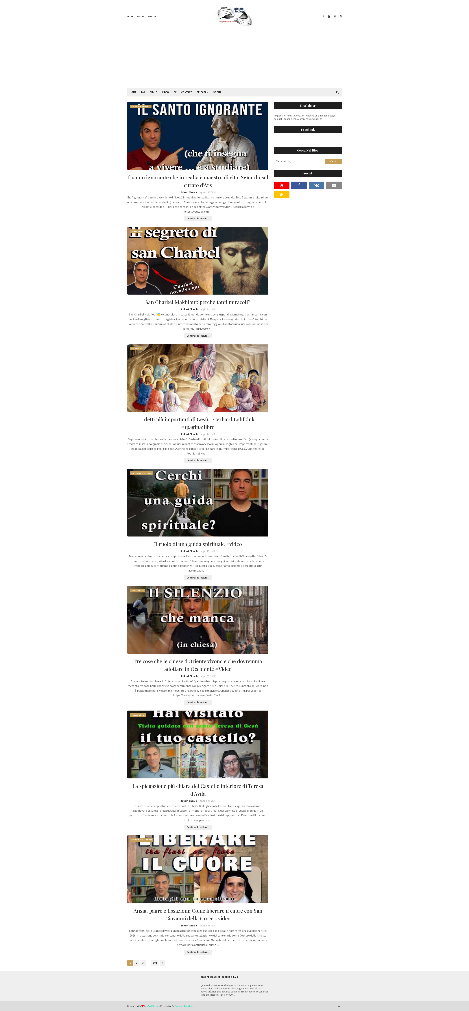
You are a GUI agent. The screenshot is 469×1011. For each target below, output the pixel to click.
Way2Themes (153, 1006)
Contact (153, 16)
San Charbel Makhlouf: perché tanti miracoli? (197, 302)
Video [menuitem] (165, 92)
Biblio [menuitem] (153, 92)
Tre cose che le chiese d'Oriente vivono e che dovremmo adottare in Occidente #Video (198, 665)
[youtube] (329, 16)
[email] (335, 16)
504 (155, 962)
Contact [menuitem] (186, 92)
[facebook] (323, 16)
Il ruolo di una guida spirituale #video (198, 544)
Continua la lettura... (198, 218)
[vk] (316, 185)
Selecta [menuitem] (201, 92)
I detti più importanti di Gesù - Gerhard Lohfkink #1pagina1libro (198, 423)
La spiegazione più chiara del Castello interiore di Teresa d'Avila (197, 789)
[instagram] (340, 16)
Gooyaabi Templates (184, 1006)
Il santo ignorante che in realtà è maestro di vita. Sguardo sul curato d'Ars (197, 181)
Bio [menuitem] (143, 92)
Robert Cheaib (188, 192)
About (140, 16)
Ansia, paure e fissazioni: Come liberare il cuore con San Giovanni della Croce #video (198, 914)
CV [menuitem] (175, 92)
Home (130, 16)
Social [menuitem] (217, 92)
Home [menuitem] (133, 92)
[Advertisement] (234, 60)
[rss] (281, 194)
